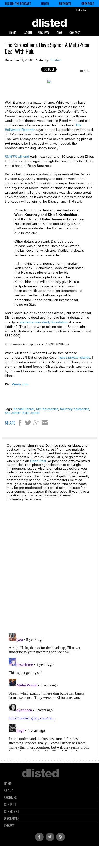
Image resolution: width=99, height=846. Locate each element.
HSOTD (45, 4)
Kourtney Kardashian (74, 409)
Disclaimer (11, 818)
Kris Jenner (12, 413)
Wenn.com (20, 384)
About (28, 32)
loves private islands (74, 357)
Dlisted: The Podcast (18, 4)
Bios (59, 32)
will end (17, 156)
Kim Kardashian (47, 409)
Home (12, 32)
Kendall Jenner (24, 409)
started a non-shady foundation (44, 322)
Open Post (87, 4)
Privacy (9, 825)
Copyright (11, 811)
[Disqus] (49, 564)
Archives (44, 32)
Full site (81, 10)
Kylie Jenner (31, 413)
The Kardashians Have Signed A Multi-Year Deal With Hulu (47, 48)
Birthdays (65, 4)
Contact (75, 32)
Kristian (56, 60)
